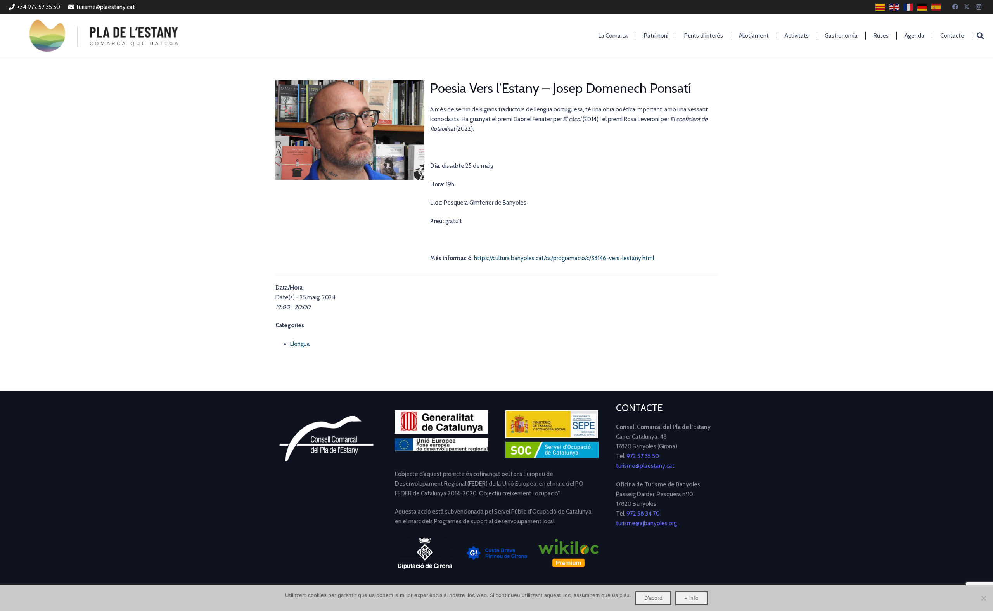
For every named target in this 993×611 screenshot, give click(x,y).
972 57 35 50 (642, 456)
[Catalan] (880, 7)
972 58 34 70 (643, 513)
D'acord (653, 598)
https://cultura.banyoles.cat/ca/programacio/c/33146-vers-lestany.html (564, 258)
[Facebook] (955, 7)
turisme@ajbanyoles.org (646, 523)
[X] (967, 7)
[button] (980, 36)
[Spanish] (936, 7)
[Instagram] (978, 7)
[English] (894, 7)
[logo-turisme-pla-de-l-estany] (103, 35)
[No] (983, 598)
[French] (908, 7)
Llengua (300, 343)
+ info (691, 598)
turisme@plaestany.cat (645, 465)
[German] (922, 7)
